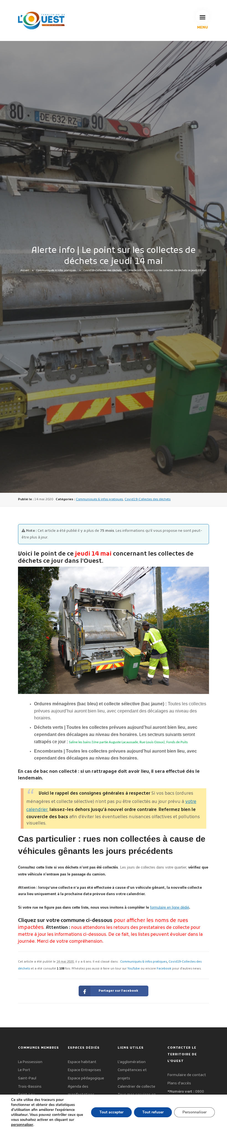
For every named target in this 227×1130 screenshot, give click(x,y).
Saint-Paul (27, 1078)
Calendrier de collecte (136, 1086)
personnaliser (22, 1124)
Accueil (24, 270)
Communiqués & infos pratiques (56, 270)
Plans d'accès (179, 1083)
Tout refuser (153, 1112)
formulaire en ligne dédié (169, 907)
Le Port (24, 1070)
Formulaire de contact (186, 1075)
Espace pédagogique (86, 1078)
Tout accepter (111, 1112)
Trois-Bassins (30, 1086)
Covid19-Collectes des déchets (103, 270)
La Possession (30, 1062)
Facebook (164, 969)
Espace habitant (82, 1062)
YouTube (133, 969)
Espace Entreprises (84, 1070)
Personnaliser (194, 1112)
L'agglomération (132, 1062)
